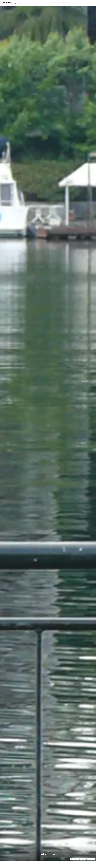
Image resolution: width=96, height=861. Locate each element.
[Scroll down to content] (48, 859)
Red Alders (7, 3)
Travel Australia (78, 3)
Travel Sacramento (68, 3)
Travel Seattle (57, 3)
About (50, 3)
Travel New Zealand (89, 3)
